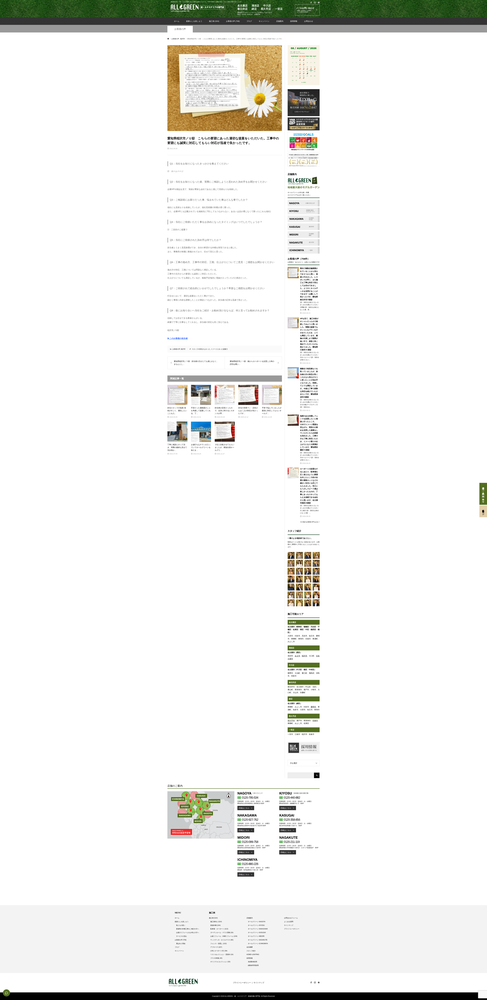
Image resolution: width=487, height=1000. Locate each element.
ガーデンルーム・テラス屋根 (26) (221, 932)
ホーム (176, 21)
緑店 (290, 699)
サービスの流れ (181, 936)
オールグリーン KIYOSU (256, 925)
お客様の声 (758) (233, 21)
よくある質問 (288, 922)
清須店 (291, 648)
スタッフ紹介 (251, 951)
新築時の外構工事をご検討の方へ (187, 929)
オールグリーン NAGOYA (256, 922)
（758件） (304, 259)
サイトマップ (288, 925)
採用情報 (293, 21)
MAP (262, 803)
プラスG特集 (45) (216, 958)
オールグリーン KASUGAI (257, 932)
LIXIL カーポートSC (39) (218, 951)
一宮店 (291, 730)
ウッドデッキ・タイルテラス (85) (221, 940)
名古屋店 (292, 622)
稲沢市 (183, 349)
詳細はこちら (244, 808)
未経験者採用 (252, 962)
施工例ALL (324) (216, 922)
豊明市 (313, 707)
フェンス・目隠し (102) (218, 943)
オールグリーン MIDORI (256, 936)
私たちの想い (180, 925)
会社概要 (250, 947)
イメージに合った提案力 (219, 349)
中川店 (291, 665)
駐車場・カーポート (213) (219, 929)
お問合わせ (308, 21)
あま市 (297, 656)
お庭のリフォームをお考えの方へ (187, 932)
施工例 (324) (214, 21)
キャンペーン (264, 21)
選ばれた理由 (180, 943)
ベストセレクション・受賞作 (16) (221, 954)
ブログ (249, 21)
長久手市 (291, 721)
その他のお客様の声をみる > (310, 522)
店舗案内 (279, 21)
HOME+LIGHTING (253, 954)
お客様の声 (180, 29)
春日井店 (292, 682)
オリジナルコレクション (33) (220, 962)
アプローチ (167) (216, 947)
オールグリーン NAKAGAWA (258, 929)
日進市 (315, 721)
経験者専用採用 (253, 965)
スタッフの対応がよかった (201, 349)
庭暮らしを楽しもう (194, 21)
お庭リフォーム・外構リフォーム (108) (223, 936)
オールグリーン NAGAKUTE (257, 940)
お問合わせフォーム (291, 918)
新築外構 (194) (215, 925)
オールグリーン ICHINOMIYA (258, 943)
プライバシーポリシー (291, 929)
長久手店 (292, 716)
